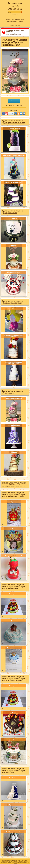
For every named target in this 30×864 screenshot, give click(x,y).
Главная (12, 25)
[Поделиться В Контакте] (24, 113)
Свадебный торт (14, 778)
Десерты (20, 21)
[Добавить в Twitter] (21, 113)
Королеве (13, 502)
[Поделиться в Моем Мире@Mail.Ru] (15, 113)
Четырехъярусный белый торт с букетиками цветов (13, 363)
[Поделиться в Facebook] (3, 113)
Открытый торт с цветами (14, 398)
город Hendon (15, 6)
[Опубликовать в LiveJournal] (12, 113)
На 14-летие (13, 713)
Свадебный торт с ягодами (14, 832)
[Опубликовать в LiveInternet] (9, 113)
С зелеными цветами (14, 128)
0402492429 (11, 484)
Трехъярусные (8, 393)
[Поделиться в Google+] (6, 113)
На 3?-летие (13, 529)
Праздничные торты (12, 21)
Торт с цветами (13, 805)
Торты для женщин (10, 213)
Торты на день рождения (12, 303)
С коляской (14, 218)
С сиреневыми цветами (13, 425)
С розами (13, 245)
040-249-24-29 (15, 9)
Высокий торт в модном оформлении (14, 155)
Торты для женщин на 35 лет (13, 123)
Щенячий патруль (14, 740)
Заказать (14, 101)
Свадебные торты (19, 19)
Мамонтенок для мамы (13, 648)
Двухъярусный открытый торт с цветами (14, 336)
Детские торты (10, 19)
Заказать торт (15, 14)
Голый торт (13, 452)
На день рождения (14, 594)
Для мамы (14, 621)
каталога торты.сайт (8, 483)
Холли (14, 308)
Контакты (17, 25)
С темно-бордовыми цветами (13, 182)
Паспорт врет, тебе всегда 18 (13, 556)
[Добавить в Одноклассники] (18, 113)
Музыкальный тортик (13, 272)
